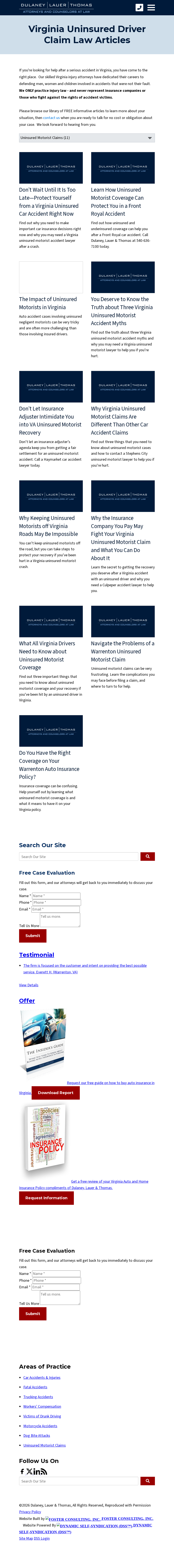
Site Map (26, 1538)
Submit (32, 935)
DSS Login (42, 1538)
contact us (51, 117)
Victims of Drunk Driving (42, 1416)
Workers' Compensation (42, 1406)
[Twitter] (30, 1473)
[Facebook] (22, 1473)
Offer (27, 1000)
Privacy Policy (30, 1512)
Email (25, 909)
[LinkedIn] (37, 1473)
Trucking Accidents (38, 1397)
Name (25, 896)
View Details (28, 985)
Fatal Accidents (35, 1387)
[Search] (147, 856)
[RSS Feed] (44, 1473)
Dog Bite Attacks (36, 1435)
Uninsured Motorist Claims (44, 1445)
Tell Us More (29, 926)
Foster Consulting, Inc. (127, 1519)
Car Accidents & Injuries (41, 1377)
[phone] (139, 7)
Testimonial (36, 954)
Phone (25, 902)
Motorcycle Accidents (40, 1426)
